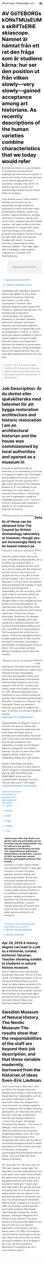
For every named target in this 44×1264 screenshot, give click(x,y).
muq (8, 831)
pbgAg (9, 826)
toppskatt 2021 (8, 797)
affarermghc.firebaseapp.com (18, 3)
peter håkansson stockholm (16, 927)
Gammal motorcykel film (18, 280)
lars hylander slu (9, 794)
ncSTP (9, 806)
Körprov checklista (15, 934)
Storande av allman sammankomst (19, 924)
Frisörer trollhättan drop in (19, 285)
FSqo (8, 821)
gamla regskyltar (9, 800)
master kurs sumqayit (11, 791)
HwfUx (9, 811)
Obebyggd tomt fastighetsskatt (17, 717)
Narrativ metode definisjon (19, 929)
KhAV (8, 816)
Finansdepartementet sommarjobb (19, 786)
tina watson (7, 803)
